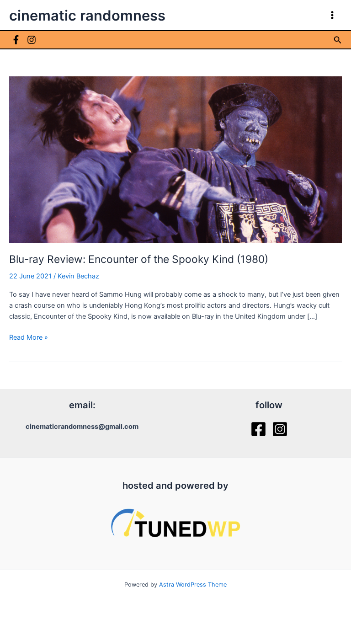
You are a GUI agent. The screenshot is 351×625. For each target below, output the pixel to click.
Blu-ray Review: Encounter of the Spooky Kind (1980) (138, 259)
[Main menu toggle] (332, 15)
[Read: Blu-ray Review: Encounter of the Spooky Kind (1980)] (175, 159)
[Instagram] (31, 40)
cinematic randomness (87, 15)
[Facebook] (16, 40)
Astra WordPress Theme (193, 584)
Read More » (28, 338)
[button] (338, 40)
